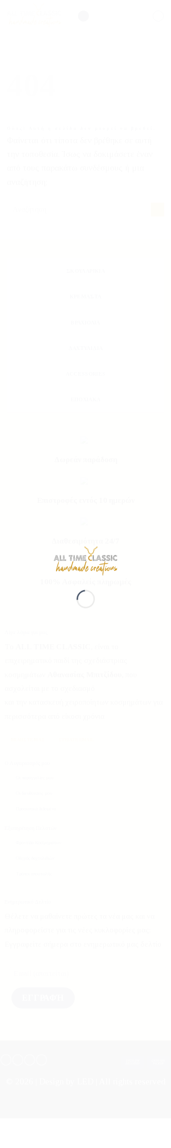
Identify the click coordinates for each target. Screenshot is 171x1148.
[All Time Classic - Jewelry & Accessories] (86, 561)
